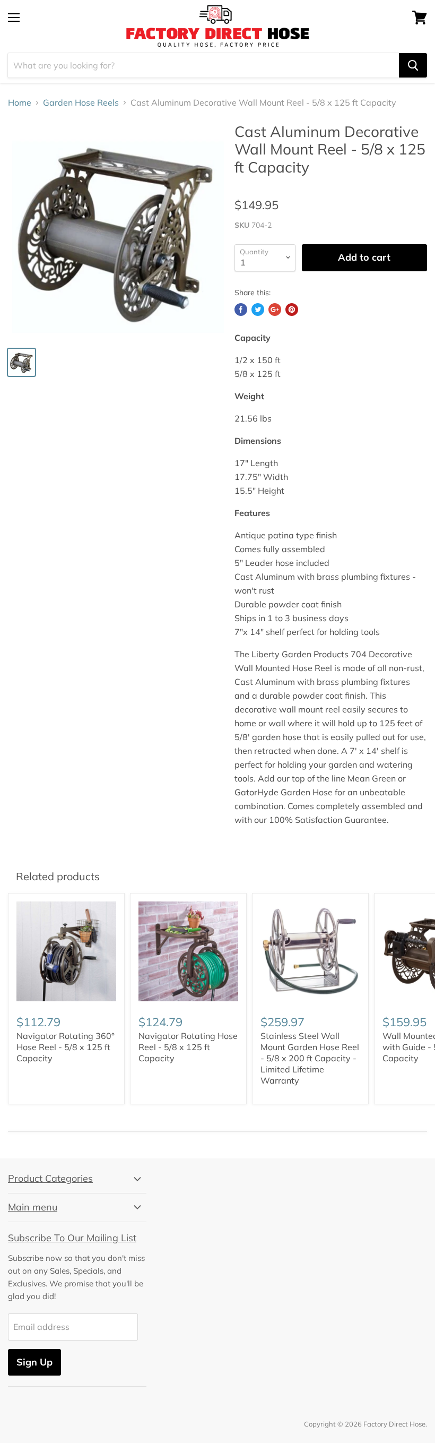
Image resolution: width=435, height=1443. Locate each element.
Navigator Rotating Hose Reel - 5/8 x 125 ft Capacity (188, 1046)
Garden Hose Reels (81, 102)
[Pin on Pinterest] (291, 309)
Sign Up (34, 1362)
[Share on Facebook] (240, 309)
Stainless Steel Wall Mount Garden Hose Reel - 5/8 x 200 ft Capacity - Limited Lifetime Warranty (309, 1058)
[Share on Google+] (274, 309)
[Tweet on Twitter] (257, 309)
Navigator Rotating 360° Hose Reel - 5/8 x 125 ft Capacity (65, 1046)
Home (19, 102)
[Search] (413, 65)
